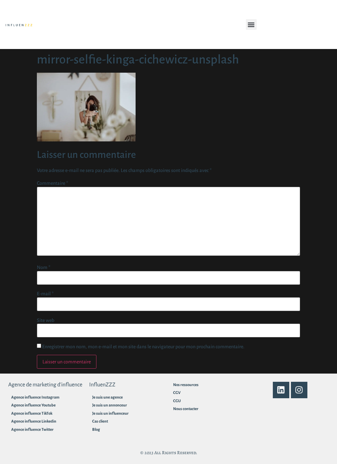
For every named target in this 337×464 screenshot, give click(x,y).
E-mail (45, 293)
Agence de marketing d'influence (45, 385)
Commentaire (52, 183)
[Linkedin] (281, 390)
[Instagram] (299, 390)
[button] (251, 24)
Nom (43, 267)
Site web (45, 320)
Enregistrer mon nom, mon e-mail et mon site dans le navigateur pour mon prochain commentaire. (143, 346)
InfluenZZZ (102, 385)
